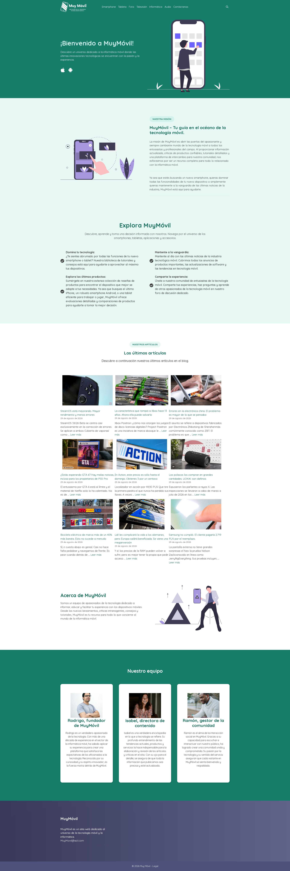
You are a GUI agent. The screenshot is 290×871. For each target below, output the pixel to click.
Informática (155, 6)
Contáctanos (180, 6)
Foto (131, 6)
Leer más (75, 434)
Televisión (142, 6)
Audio (168, 6)
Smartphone (109, 6)
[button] (227, 7)
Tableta (122, 6)
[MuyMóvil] (73, 7)
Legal (155, 866)
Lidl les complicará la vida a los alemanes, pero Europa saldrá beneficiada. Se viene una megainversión (141, 538)
